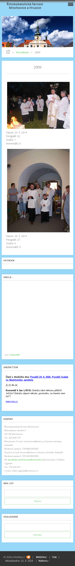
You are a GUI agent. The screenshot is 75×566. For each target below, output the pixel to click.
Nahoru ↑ (44, 560)
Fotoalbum (22, 52)
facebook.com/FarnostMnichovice (25, 459)
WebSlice (41, 557)
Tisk (54, 557)
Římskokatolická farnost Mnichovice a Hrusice (25, 6)
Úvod (8, 52)
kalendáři (15, 354)
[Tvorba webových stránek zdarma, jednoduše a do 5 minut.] (28, 557)
